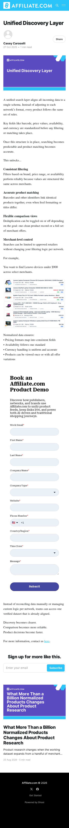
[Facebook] (37, 789)
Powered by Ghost (34, 802)
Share (59, 39)
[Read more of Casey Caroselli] (8, 34)
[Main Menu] (63, 5)
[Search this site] (57, 5)
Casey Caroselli (14, 43)
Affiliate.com (29, 782)
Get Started (35, 795)
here (46, 641)
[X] (31, 789)
